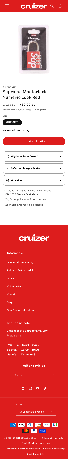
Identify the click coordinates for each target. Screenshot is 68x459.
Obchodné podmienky (20, 262)
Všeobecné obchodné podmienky (23, 449)
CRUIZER (17, 438)
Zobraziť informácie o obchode (24, 204)
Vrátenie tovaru (17, 286)
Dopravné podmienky (54, 449)
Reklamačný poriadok (20, 270)
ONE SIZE (12, 122)
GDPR (10, 278)
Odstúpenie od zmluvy (20, 310)
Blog (9, 302)
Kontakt (12, 294)
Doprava (20, 109)
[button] (7, 6)
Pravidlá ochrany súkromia (36, 443)
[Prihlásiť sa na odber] (53, 375)
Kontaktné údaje (35, 454)
